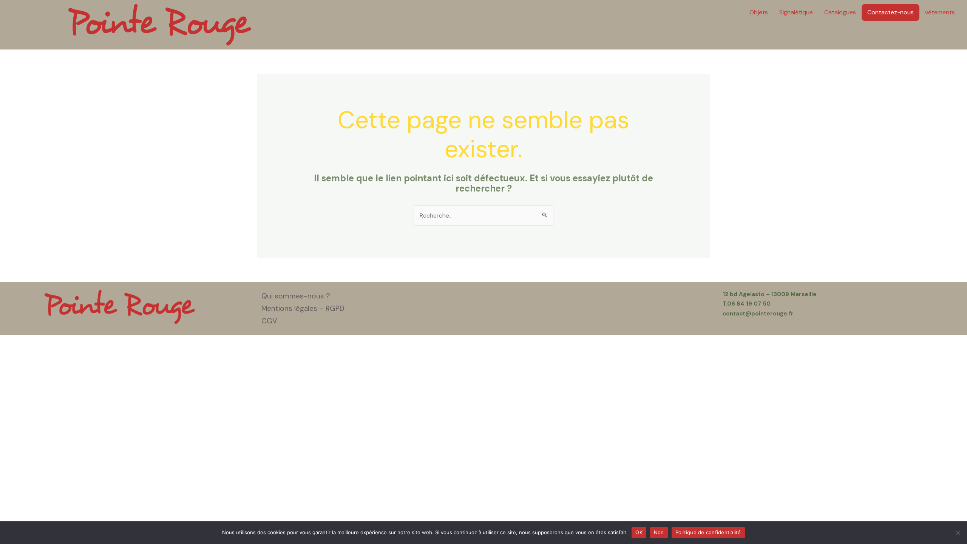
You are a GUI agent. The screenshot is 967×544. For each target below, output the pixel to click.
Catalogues (840, 12)
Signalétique (796, 12)
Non (659, 532)
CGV (269, 321)
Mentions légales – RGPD (302, 308)
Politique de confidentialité (708, 532)
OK (639, 532)
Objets (758, 12)
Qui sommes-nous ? (295, 296)
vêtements (940, 12)
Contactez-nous (890, 12)
